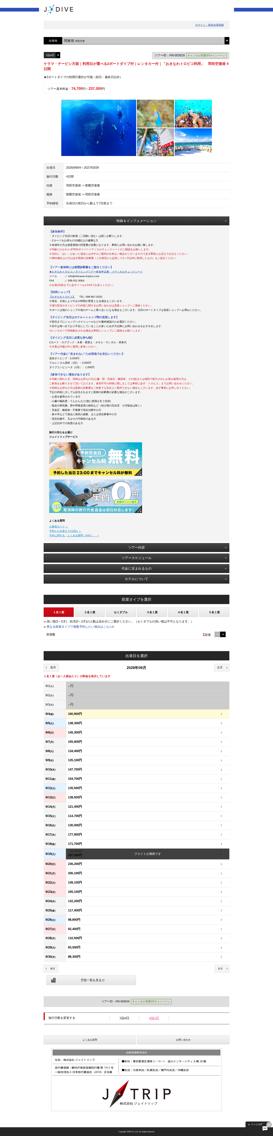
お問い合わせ (183, 1039)
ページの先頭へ (259, 1124)
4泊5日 (154, 1018)
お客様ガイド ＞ (58, 526)
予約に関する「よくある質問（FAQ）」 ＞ (74, 535)
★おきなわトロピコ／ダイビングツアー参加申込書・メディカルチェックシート (96, 271)
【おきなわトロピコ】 (62, 296)
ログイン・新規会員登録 (209, 24)
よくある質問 (90, 1039)
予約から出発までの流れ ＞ (65, 531)
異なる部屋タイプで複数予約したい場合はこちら (79, 626)
